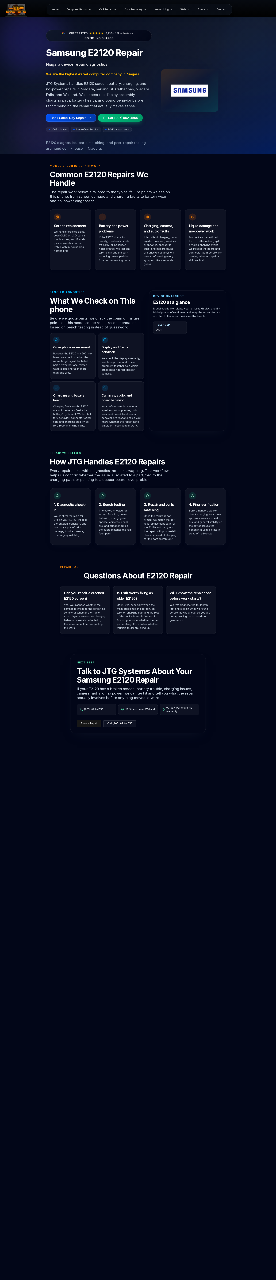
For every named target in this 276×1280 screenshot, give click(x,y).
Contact (221, 9)
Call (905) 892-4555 (119, 723)
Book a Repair (89, 723)
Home (55, 9)
